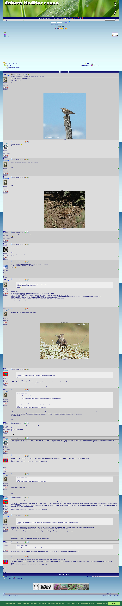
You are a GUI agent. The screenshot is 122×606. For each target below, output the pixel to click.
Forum (41, 18)
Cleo (4, 141)
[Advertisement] (61, 47)
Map (63, 18)
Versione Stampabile (86, 65)
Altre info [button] (105, 603)
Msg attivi (47, 18)
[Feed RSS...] (72, 18)
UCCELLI (9, 65)
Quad (4, 231)
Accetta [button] (114, 603)
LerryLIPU (5, 243)
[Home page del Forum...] (39, 18)
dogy (4, 261)
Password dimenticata (54, 24)
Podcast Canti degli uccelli (9, 36)
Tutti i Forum (7, 62)
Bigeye (4, 74)
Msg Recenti (51, 18)
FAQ (74, 18)
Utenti (58, 18)
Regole (76, 18)
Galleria (61, 18)
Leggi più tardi (96, 65)
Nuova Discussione (91, 63)
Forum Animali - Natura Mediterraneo (13, 63)
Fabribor (5, 368)
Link (11, 252)
